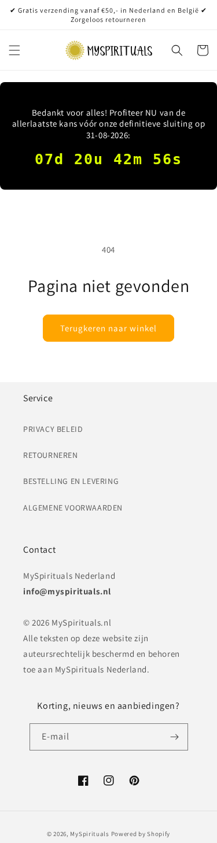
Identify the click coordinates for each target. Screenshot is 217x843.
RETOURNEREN (50, 455)
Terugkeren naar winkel (108, 328)
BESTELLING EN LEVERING (71, 481)
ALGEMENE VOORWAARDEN (73, 507)
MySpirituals (89, 834)
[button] (14, 50)
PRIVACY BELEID (53, 429)
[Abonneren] (174, 736)
